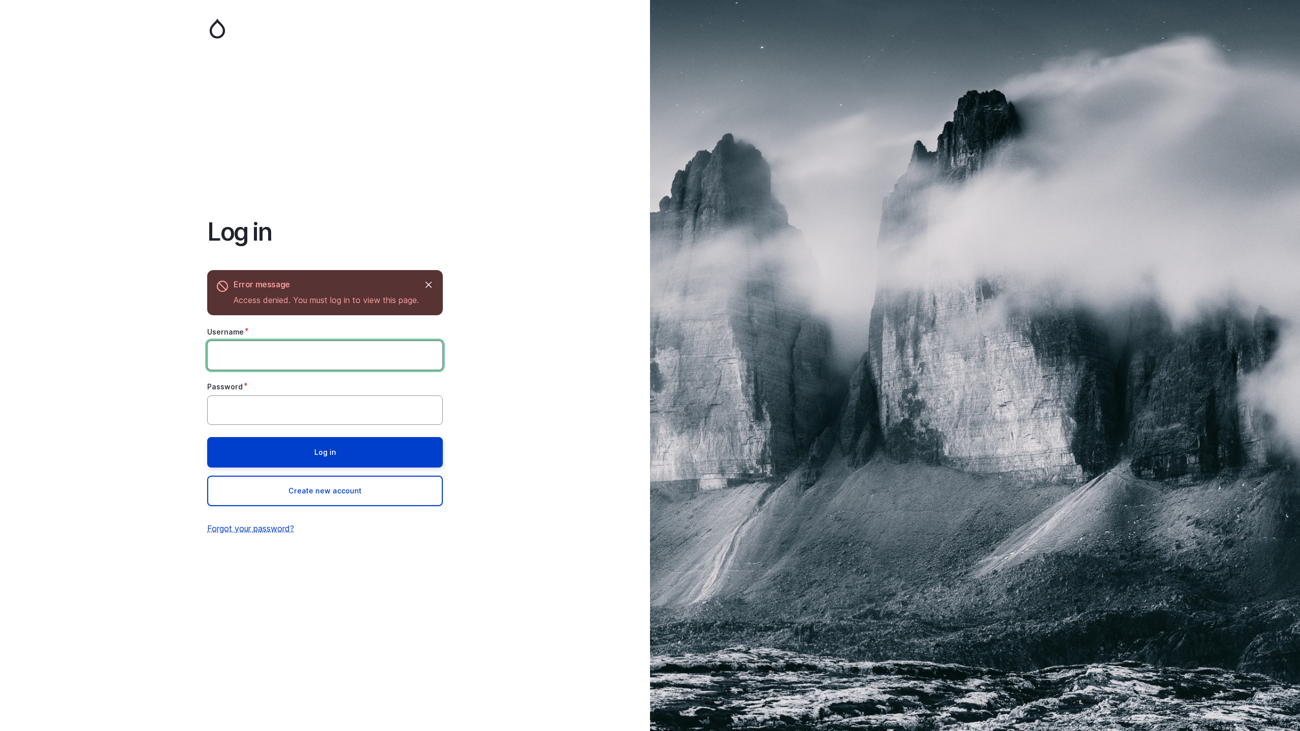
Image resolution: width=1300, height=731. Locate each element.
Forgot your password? (250, 528)
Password (225, 386)
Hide (428, 284)
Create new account (325, 490)
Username (225, 331)
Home (325, 28)
